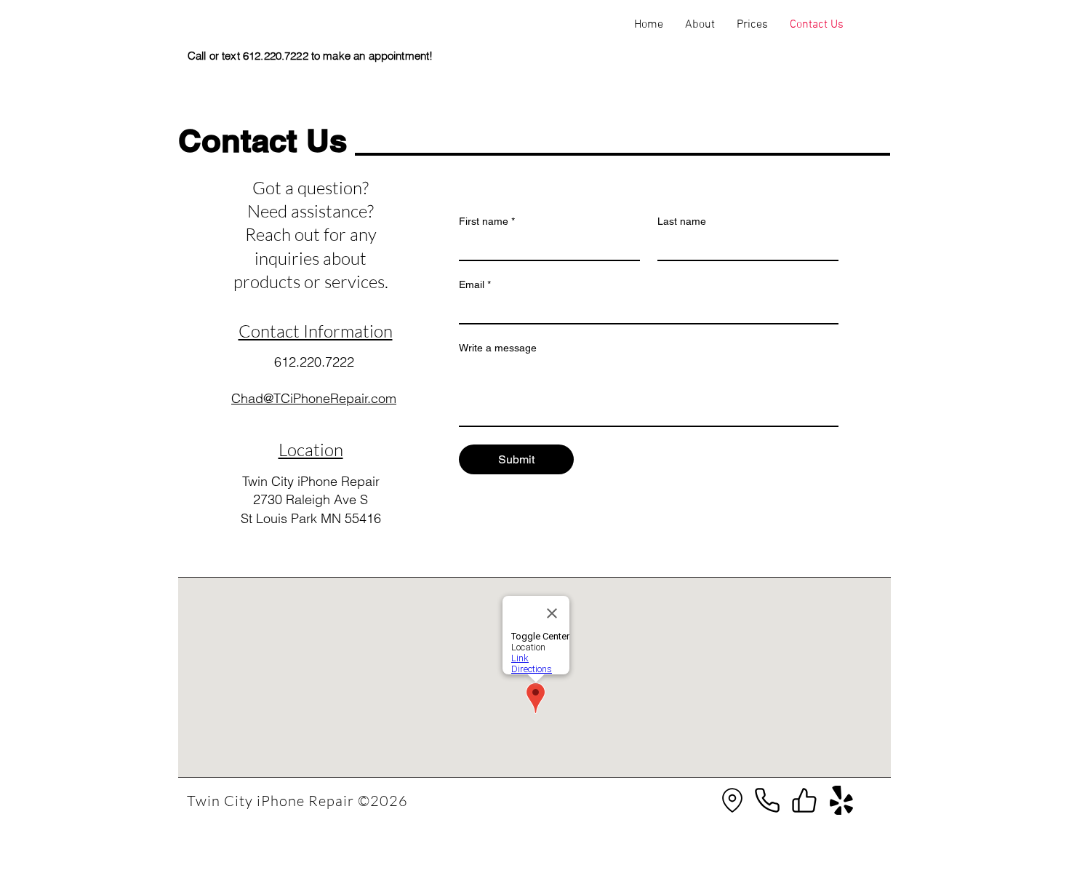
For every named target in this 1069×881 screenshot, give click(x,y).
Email (475, 284)
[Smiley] (841, 800)
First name (487, 221)
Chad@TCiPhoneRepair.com (313, 398)
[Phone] (767, 800)
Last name (681, 221)
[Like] (804, 800)
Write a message (498, 348)
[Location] (732, 800)
